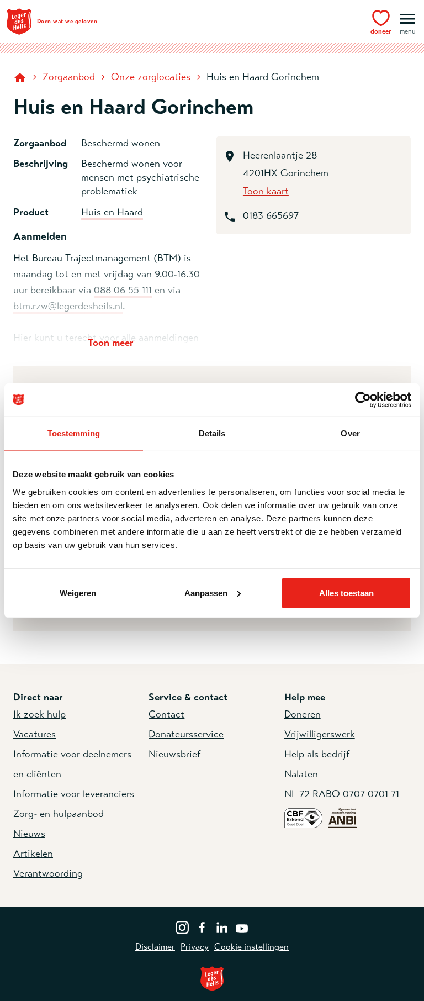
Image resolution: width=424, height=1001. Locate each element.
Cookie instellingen (251, 946)
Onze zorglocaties (150, 77)
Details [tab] (212, 433)
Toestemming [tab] (73, 433)
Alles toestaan (346, 592)
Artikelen (33, 853)
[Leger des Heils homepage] (21, 77)
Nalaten (301, 774)
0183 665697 (271, 215)
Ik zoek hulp (39, 714)
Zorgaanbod (69, 77)
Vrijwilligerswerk (319, 734)
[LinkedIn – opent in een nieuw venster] (222, 926)
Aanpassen (205, 592)
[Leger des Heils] (212, 978)
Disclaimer (155, 946)
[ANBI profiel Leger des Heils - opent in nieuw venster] (342, 817)
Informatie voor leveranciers (73, 794)
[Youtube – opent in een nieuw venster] (241, 926)
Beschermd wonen (120, 143)
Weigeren (78, 592)
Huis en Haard (112, 212)
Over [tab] (350, 433)
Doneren (302, 714)
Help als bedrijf (316, 754)
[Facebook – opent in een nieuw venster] (202, 926)
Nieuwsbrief (174, 754)
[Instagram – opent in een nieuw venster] (182, 926)
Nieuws (29, 834)
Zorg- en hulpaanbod (58, 814)
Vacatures (34, 734)
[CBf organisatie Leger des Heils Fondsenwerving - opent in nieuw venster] (303, 817)
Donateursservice (186, 734)
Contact (166, 714)
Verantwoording (48, 873)
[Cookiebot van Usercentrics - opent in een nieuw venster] (363, 400)
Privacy (195, 946)
